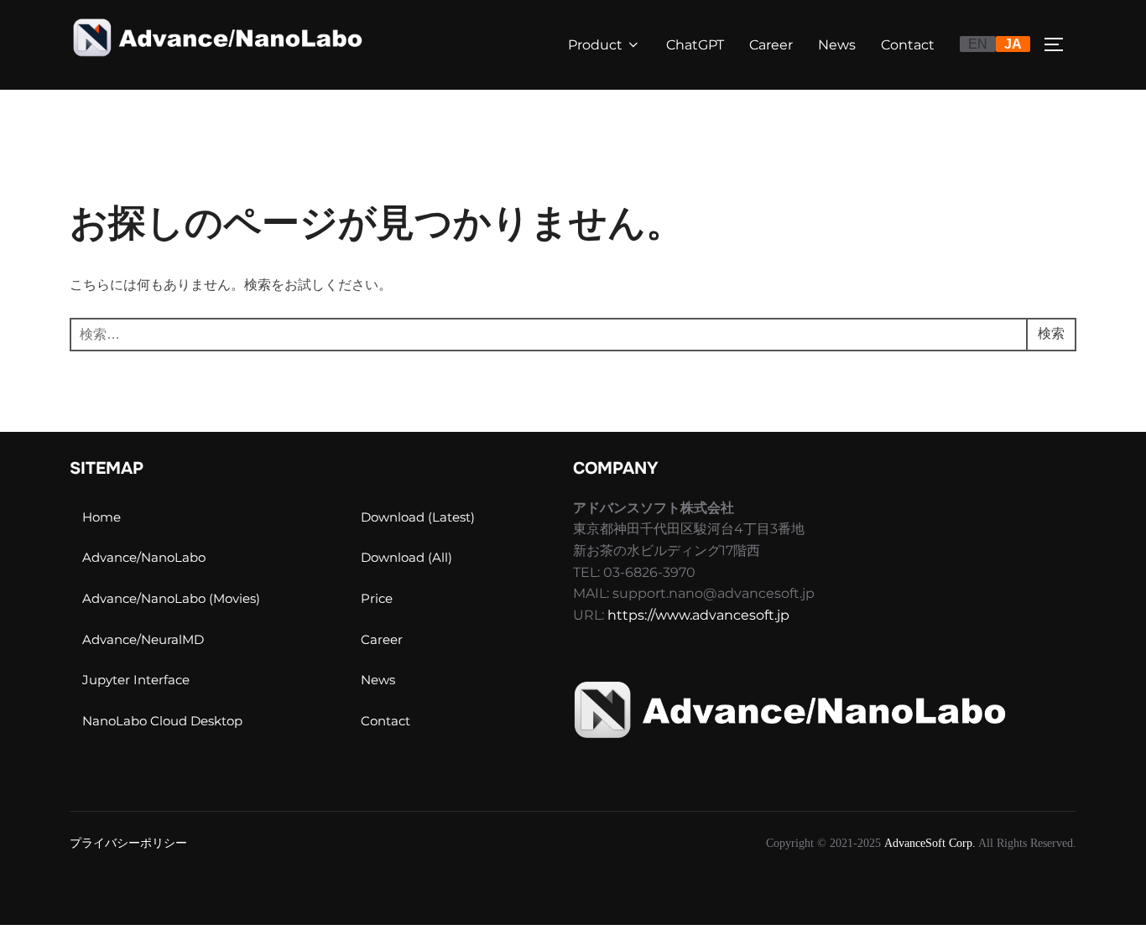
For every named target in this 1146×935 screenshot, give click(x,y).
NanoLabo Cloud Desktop (162, 721)
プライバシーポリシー (128, 843)
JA (1013, 44)
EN (977, 44)
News (837, 45)
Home (101, 517)
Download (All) (406, 557)
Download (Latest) (418, 517)
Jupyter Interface (136, 680)
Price (377, 598)
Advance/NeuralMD (143, 639)
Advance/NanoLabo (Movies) (171, 598)
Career (771, 45)
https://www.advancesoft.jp (698, 615)
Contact (908, 45)
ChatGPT (695, 45)
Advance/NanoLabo (144, 557)
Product (595, 45)
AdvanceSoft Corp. (930, 843)
